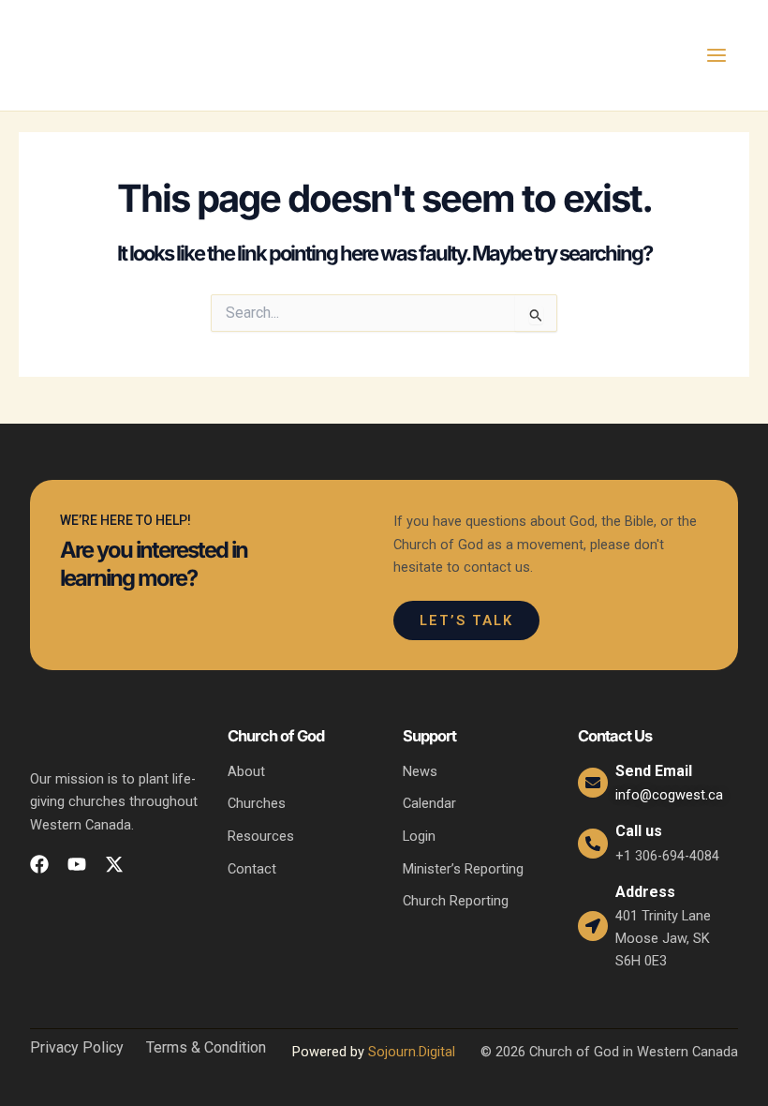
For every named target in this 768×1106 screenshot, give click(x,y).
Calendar (429, 803)
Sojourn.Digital (411, 1051)
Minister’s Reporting (463, 868)
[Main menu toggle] (716, 55)
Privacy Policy (77, 1047)
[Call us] (593, 844)
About (246, 771)
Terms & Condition (206, 1047)
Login (419, 836)
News (420, 771)
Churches (257, 803)
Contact (252, 868)
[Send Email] (593, 783)
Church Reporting (456, 900)
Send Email (653, 771)
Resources (261, 836)
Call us (638, 831)
